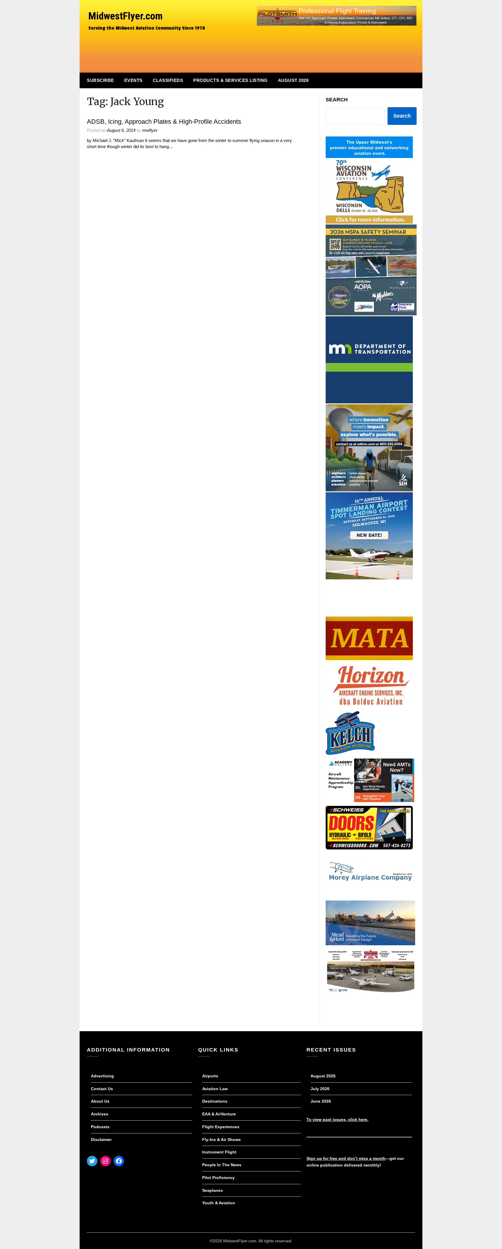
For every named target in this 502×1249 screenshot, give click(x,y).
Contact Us (102, 1088)
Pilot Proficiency (218, 1177)
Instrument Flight (219, 1152)
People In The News (221, 1164)
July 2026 (320, 1088)
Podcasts (100, 1126)
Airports (210, 1076)
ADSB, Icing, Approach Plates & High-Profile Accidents (164, 121)
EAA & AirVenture (219, 1114)
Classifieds (168, 80)
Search (337, 100)
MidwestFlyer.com (125, 16)
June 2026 (321, 1101)
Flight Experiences (220, 1126)
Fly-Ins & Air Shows (221, 1139)
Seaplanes (212, 1190)
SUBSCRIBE (100, 80)
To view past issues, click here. (337, 1119)
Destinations (214, 1101)
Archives (99, 1114)
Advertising (102, 1076)
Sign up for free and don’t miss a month (346, 1158)
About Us (100, 1101)
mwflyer (149, 130)
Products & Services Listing (230, 80)
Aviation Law (215, 1088)
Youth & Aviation (218, 1203)
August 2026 (293, 80)
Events (133, 80)
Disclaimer (101, 1139)
